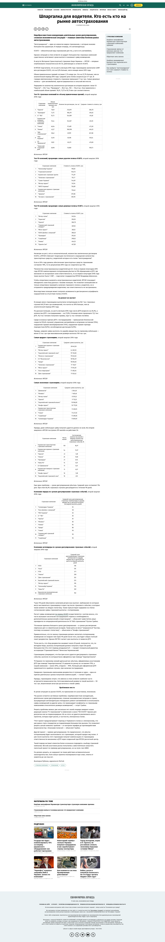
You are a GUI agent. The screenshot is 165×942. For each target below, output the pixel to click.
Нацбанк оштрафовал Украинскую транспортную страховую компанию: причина (64, 804)
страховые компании (41, 765)
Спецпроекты (94, 10)
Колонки (56, 10)
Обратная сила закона (42, 816)
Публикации (48, 10)
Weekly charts (111, 10)
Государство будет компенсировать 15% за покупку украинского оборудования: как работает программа (43, 846)
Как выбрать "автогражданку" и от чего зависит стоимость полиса (118, 70)
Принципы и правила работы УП (116, 904)
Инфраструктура (66, 10)
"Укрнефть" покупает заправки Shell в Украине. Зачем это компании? (43, 873)
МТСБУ (63, 765)
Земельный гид (122, 10)
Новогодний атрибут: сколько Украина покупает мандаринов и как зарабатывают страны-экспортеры (66, 845)
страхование (54, 765)
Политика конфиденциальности (69, 904)
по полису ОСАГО (61, 614)
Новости (40, 10)
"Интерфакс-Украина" (96, 910)
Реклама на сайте (44, 904)
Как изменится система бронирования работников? (67, 872)
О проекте (54, 904)
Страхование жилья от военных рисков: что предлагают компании (59, 810)
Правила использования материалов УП (92, 904)
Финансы (85, 10)
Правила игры (76, 10)
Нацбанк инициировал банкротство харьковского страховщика (117, 62)
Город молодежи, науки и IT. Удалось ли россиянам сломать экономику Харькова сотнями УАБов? (90, 845)
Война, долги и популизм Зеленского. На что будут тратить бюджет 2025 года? (89, 873)
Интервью (103, 10)
